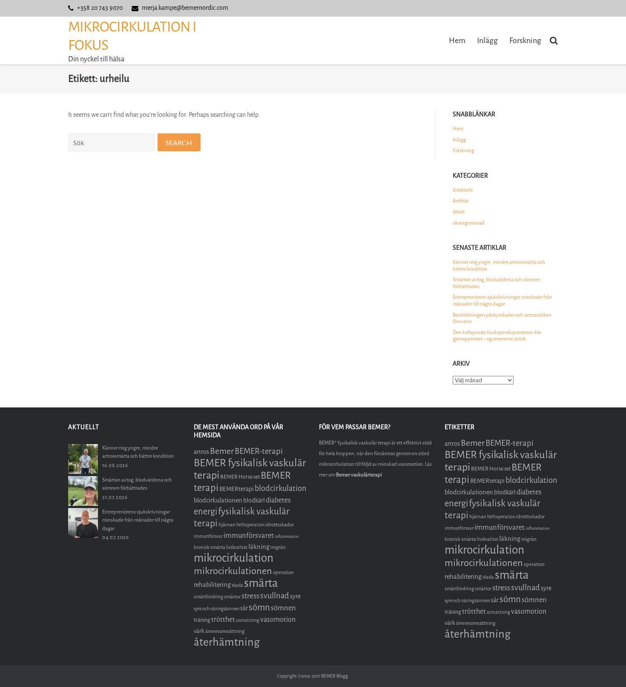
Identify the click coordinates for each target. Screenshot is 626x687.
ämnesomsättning (224, 631)
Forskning (525, 40)
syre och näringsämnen (216, 609)
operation (283, 572)
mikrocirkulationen (233, 571)
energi (205, 511)
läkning (259, 547)
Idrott (459, 211)
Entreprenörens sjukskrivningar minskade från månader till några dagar (502, 300)
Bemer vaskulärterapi (359, 474)
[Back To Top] (604, 666)
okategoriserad (469, 222)
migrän (278, 547)
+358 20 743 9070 (100, 8)
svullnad (274, 596)
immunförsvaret (249, 535)
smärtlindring (208, 596)
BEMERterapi (236, 489)
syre (295, 596)
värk (199, 631)
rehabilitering (212, 584)
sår (244, 608)
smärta (261, 583)
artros (201, 452)
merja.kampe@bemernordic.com (185, 8)
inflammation (287, 536)
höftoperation (250, 525)
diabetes (278, 500)
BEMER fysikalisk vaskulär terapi (250, 469)
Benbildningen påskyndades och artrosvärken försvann (502, 318)
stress (250, 596)
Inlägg (487, 40)
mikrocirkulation (233, 558)
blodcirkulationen (218, 500)
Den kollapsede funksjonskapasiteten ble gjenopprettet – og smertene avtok (497, 336)
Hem (457, 40)
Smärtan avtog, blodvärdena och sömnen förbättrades (496, 283)
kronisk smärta (209, 547)
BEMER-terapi (259, 451)
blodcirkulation (281, 488)
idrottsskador (279, 524)
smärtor (232, 596)
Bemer (222, 451)
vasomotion (278, 619)
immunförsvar (208, 536)
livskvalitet (236, 547)
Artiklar (461, 200)
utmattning (247, 620)
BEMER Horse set (240, 476)
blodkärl (254, 500)
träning (202, 619)
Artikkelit (463, 190)
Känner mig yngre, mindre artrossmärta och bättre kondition (499, 265)
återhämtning (227, 642)
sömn (259, 607)
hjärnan (226, 524)
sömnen (283, 608)
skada (237, 585)
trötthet (223, 619)
